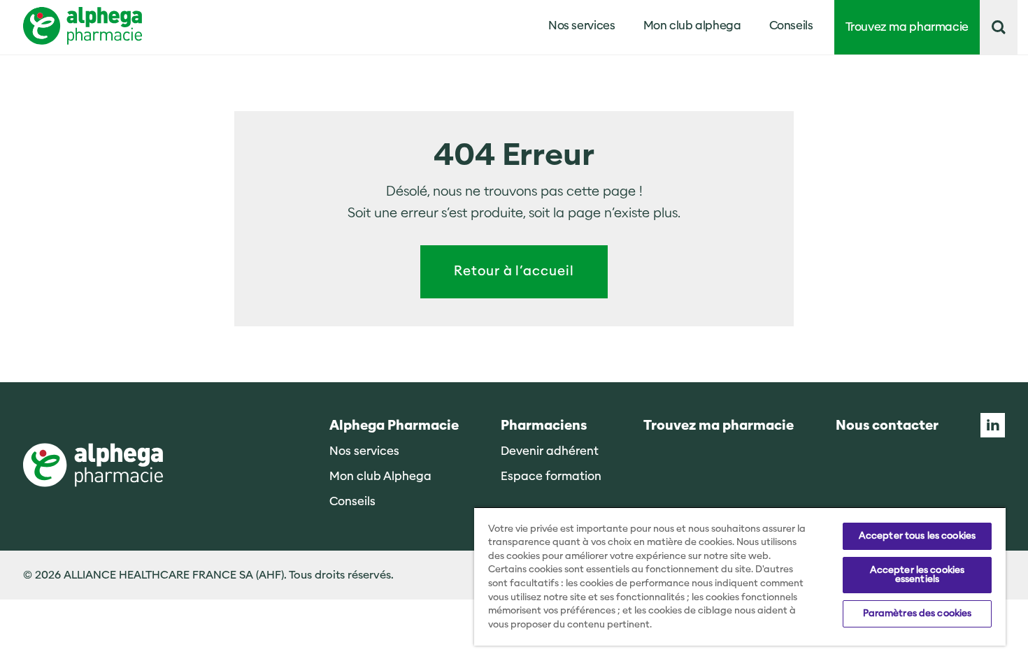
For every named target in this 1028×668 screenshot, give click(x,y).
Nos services (364, 451)
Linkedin (992, 425)
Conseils (791, 25)
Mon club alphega (692, 25)
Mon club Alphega (380, 476)
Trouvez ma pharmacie (907, 27)
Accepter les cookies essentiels (917, 574)
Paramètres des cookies (917, 613)
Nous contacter (887, 426)
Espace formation (551, 476)
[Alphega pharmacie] (93, 466)
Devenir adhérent (550, 451)
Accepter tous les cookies (917, 536)
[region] (740, 576)
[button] (999, 27)
